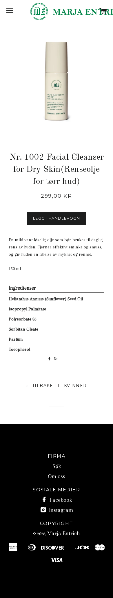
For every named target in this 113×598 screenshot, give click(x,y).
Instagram (60, 510)
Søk (56, 466)
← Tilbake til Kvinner (56, 385)
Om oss (56, 476)
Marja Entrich (63, 533)
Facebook (60, 500)
